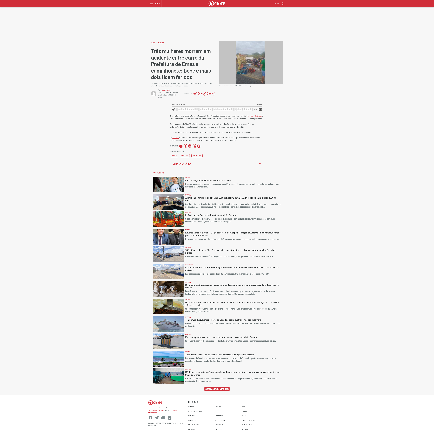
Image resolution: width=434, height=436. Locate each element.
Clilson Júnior (193, 425)
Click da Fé (219, 425)
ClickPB (175, 137)
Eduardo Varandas (248, 420)
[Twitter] (157, 418)
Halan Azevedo (165, 90)
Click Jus (191, 429)
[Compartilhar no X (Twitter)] (204, 93)
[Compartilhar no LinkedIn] (209, 93)
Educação (192, 420)
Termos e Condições (155, 410)
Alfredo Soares (220, 420)
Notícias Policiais (195, 411)
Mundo (217, 411)
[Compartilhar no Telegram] (213, 93)
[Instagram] (169, 418)
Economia (219, 416)
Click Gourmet (247, 425)
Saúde (244, 416)
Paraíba (161, 42)
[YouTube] (163, 418)
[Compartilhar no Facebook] (200, 93)
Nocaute (245, 429)
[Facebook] (150, 418)
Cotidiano (192, 416)
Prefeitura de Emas (254, 116)
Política (218, 406)
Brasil (244, 406)
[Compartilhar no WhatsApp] (195, 93)
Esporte (245, 411)
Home (153, 42)
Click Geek (219, 429)
